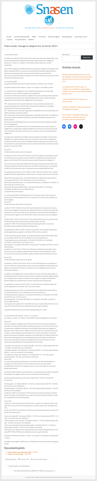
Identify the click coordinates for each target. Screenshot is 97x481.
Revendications (67, 37)
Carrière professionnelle (21, 37)
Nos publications (20, 39)
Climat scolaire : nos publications (18, 466)
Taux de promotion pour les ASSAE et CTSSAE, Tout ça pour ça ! (35, 471)
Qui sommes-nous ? (81, 37)
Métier (34, 37)
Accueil (9, 37)
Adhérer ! (31, 39)
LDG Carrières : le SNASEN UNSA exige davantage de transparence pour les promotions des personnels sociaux (75, 117)
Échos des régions (54, 37)
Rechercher (66, 54)
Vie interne (42, 37)
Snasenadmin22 (11, 459)
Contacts (10, 39)
